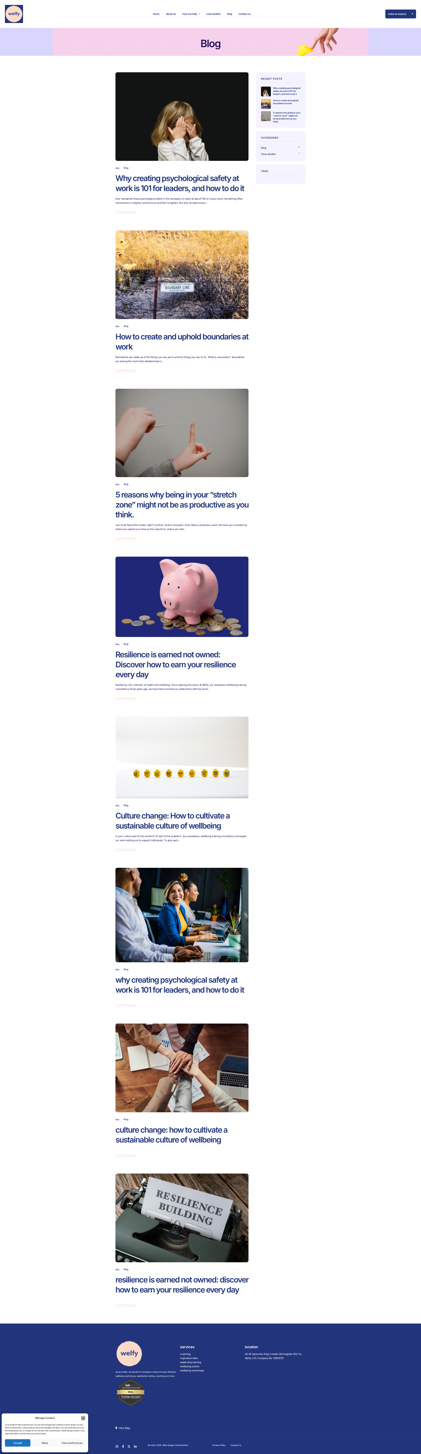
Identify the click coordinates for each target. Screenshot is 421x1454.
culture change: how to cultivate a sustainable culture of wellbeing (171, 1135)
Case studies (268, 154)
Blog (126, 167)
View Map (124, 1428)
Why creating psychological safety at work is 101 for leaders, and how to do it (180, 183)
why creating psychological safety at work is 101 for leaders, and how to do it (179, 985)
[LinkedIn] (135, 1446)
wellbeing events (189, 1366)
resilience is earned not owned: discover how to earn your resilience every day (181, 1284)
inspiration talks (189, 1358)
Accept (17, 1442)
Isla (117, 168)
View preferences (72, 1442)
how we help (189, 13)
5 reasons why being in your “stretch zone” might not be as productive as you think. (181, 504)
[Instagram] (116, 1446)
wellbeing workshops (192, 1370)
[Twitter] (129, 1446)
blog (229, 13)
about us (171, 13)
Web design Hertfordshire (175, 1445)
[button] (83, 1418)
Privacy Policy (219, 1445)
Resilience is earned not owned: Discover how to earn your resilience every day (175, 664)
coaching (185, 1354)
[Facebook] (123, 1446)
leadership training (190, 1362)
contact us (245, 13)
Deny (45, 1442)
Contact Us (235, 1445)
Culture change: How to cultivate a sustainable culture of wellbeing (172, 821)
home (156, 13)
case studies (213, 13)
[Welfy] (14, 14)
